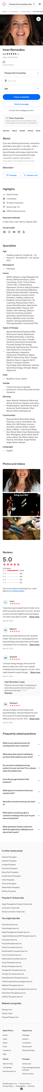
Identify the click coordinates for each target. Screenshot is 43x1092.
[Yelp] (23, 232)
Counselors (14, 11)
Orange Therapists (9, 864)
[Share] (38, 19)
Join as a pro (26, 1064)
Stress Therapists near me (11, 962)
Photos (30, 131)
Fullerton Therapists (9, 857)
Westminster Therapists (10, 887)
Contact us (7, 1050)
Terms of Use (25, 1083)
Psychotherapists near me (11, 943)
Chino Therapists (8, 880)
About (14, 131)
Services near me (9, 1071)
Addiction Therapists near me (13, 985)
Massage (25, 1035)
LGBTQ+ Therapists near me (12, 997)
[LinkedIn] (19, 232)
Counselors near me (9, 940)
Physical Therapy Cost (10, 1017)
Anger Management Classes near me (15, 932)
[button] (21, 744)
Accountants (27, 1046)
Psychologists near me (10, 928)
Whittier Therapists (9, 891)
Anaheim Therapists (9, 861)
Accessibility (20, 1086)
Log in (5, 1039)
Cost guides (7, 1067)
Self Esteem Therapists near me (14, 993)
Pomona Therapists (9, 883)
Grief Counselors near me (11, 955)
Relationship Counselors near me (14, 959)
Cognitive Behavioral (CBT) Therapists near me (19, 936)
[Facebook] (4, 232)
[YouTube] (14, 232)
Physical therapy (28, 1050)
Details (22, 131)
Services (6, 131)
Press (5, 1046)
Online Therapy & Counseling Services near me (19, 989)
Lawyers (25, 1039)
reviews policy (17, 591)
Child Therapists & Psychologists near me (17, 981)
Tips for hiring (8, 1064)
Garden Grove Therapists (11, 876)
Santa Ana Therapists (9, 868)
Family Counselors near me (12, 947)
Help (4, 1054)
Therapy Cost (7, 1009)
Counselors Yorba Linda (10, 908)
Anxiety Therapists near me (12, 966)
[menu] (4, 4)
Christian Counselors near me (13, 974)
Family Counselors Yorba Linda (13, 912)
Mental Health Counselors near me (15, 951)
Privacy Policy (8, 1086)
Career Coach (7, 1013)
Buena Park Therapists (10, 872)
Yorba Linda (25, 11)
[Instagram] (9, 232)
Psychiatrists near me (10, 924)
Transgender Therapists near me (14, 970)
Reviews (39, 131)
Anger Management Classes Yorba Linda (17, 904)
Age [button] (6, 88)
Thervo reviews (27, 1074)
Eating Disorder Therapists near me (15, 978)
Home (4, 11)
